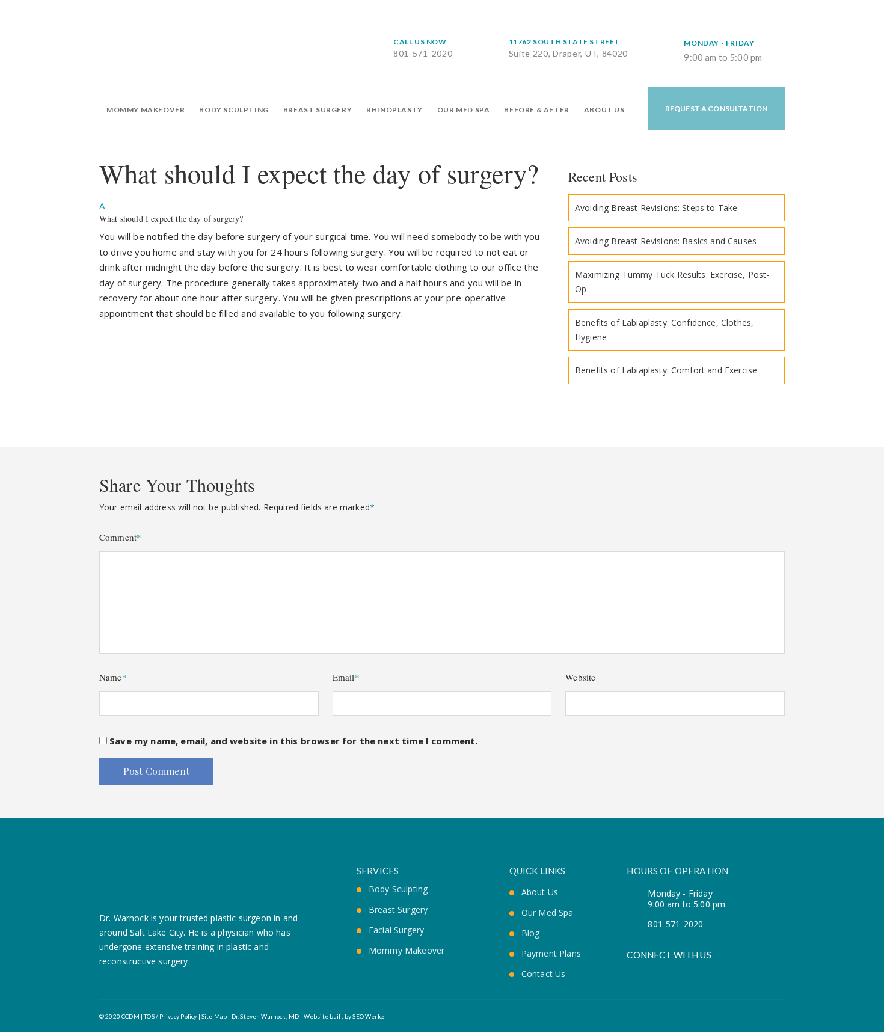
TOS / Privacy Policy (170, 1016)
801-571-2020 (422, 47)
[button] (324, 210)
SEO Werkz (368, 1016)
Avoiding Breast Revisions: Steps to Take (656, 207)
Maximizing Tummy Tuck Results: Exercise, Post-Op (672, 282)
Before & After (536, 109)
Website (580, 677)
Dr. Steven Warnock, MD (265, 1016)
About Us (604, 109)
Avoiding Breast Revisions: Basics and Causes (666, 241)
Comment (120, 537)
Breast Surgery (317, 109)
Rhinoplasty (394, 109)
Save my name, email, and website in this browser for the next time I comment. (293, 741)
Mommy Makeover (145, 109)
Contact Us (543, 974)
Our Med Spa (463, 109)
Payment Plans (551, 953)
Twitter (652, 971)
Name (113, 677)
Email (346, 677)
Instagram (672, 971)
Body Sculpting (233, 109)
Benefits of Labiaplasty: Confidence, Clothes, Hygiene (664, 330)
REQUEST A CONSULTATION (716, 108)
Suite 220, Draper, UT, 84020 (568, 47)
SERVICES (378, 870)
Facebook (631, 971)
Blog (530, 933)
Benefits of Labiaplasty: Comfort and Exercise (666, 370)
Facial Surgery (396, 930)
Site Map (214, 1016)
